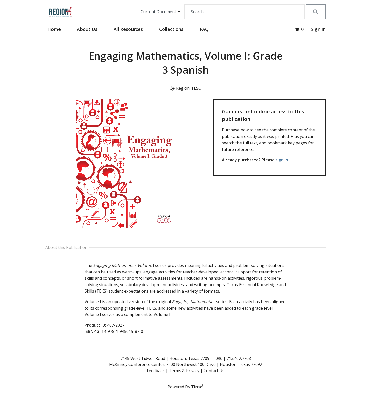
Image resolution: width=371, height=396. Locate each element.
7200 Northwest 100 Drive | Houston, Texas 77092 (214, 364)
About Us (87, 29)
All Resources (128, 29)
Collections (171, 29)
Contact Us (214, 370)
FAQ (204, 29)
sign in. (282, 160)
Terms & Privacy (184, 370)
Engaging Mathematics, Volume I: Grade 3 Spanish (186, 63)
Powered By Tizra (185, 387)
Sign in (318, 29)
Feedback (156, 370)
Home (54, 29)
